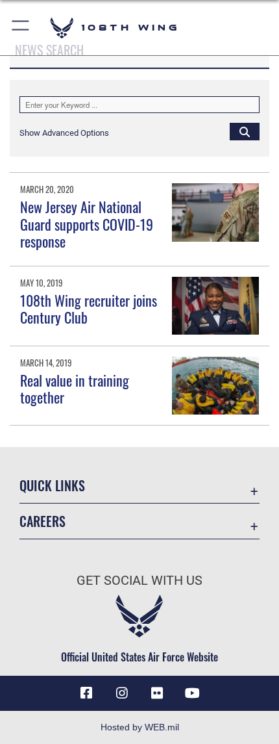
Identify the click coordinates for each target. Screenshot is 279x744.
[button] (21, 27)
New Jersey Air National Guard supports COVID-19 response (86, 223)
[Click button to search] (245, 131)
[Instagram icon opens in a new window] (122, 693)
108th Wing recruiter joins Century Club (88, 308)
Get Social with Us (139, 580)
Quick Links (52, 485)
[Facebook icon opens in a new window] (86, 693)
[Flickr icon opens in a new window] (157, 693)
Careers (42, 521)
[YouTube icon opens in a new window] (192, 693)
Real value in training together (74, 388)
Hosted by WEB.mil (140, 727)
